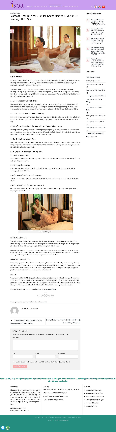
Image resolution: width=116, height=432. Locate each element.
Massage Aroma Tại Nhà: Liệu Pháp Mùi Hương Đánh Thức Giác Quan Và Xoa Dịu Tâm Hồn (98, 51)
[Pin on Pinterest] (48, 295)
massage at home (92, 77)
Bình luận (16, 338)
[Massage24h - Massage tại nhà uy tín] (17, 5)
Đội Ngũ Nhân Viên (40, 6)
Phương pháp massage (70, 6)
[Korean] (100, 7)
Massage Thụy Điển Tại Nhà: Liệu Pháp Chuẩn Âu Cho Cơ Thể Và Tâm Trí (97, 41)
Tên (14, 353)
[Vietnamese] (104, 7)
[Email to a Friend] (45, 295)
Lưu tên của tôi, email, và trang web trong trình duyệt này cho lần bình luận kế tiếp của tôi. (42, 362)
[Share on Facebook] (38, 295)
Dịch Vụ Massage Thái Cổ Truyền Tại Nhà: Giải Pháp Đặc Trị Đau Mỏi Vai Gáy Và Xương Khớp (97, 62)
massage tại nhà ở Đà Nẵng (95, 90)
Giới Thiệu (29, 6)
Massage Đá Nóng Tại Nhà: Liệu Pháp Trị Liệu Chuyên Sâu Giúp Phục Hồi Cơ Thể (98, 22)
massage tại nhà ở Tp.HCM (95, 122)
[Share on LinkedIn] (52, 295)
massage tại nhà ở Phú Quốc (95, 116)
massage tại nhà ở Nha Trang (94, 100)
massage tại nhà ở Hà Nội (94, 96)
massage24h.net (51, 289)
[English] (96, 7)
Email (37, 353)
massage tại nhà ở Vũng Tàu (95, 127)
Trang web (61, 353)
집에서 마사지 (90, 137)
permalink (44, 302)
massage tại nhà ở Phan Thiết (94, 108)
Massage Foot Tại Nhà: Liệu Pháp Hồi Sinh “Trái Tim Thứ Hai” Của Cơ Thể (97, 31)
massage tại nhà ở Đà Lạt (94, 84)
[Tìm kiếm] (92, 7)
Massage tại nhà (54, 6)
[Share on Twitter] (42, 295)
